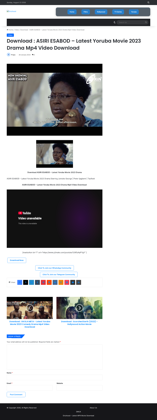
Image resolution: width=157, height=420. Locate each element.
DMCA (78, 412)
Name (10, 373)
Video (17, 30)
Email (9, 383)
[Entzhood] (11, 11)
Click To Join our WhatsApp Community (54, 268)
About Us (93, 408)
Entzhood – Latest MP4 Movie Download (78, 416)
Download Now (17, 260)
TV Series (118, 12)
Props (13, 55)
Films (86, 12)
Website (60, 383)
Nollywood (101, 12)
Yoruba (134, 12)
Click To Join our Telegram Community (59, 274)
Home (72, 12)
